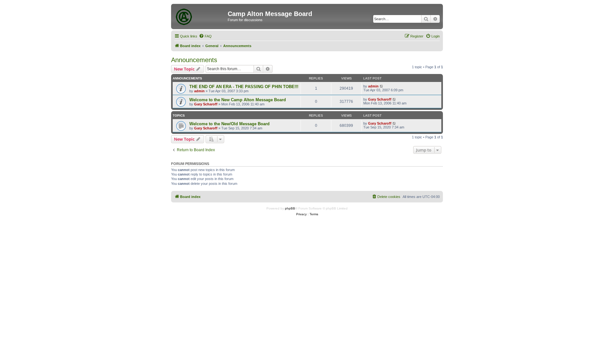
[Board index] (200, 15)
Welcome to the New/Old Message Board (229, 123)
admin (199, 91)
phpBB (290, 208)
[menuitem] (205, 36)
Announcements (194, 59)
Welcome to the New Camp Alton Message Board (237, 99)
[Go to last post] (382, 86)
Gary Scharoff (205, 104)
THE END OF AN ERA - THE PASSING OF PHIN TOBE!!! (243, 86)
